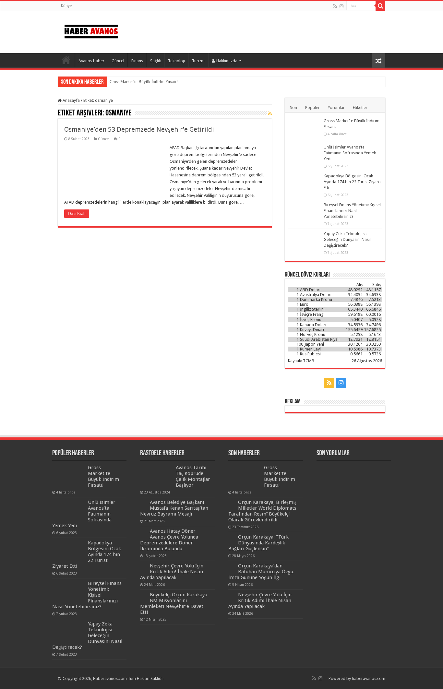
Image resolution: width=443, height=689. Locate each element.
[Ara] (380, 6)
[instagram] (341, 6)
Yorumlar (336, 107)
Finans (137, 60)
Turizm (198, 60)
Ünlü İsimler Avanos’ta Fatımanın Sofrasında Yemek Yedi (350, 153)
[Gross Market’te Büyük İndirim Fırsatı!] (304, 129)
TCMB (308, 360)
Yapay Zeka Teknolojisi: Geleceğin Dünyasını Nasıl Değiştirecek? (347, 239)
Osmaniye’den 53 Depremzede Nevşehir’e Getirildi (139, 129)
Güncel (118, 60)
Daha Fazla (76, 213)
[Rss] (335, 6)
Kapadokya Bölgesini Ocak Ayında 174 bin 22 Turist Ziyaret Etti (353, 181)
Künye (66, 6)
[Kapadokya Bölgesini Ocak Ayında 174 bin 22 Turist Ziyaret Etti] (304, 184)
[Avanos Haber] (91, 30)
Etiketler (360, 107)
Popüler (312, 107)
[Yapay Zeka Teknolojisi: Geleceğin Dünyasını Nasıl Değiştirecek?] (304, 242)
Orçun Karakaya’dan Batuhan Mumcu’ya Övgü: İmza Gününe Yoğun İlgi (261, 571)
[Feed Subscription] (270, 113)
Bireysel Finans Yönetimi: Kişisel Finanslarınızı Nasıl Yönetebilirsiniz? (352, 210)
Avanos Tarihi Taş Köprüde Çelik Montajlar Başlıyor (193, 476)
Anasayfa (66, 60)
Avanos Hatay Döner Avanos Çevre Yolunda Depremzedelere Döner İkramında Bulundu (169, 540)
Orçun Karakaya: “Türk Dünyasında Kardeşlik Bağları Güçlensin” (258, 543)
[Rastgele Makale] (378, 60)
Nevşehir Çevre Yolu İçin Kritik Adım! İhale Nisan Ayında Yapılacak (171, 571)
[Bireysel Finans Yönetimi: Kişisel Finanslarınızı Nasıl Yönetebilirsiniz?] (304, 213)
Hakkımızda (226, 60)
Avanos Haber (91, 60)
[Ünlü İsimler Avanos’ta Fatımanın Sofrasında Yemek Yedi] (304, 155)
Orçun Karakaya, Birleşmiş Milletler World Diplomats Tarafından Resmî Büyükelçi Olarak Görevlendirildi (262, 511)
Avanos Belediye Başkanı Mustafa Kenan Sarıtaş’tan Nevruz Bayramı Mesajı (174, 508)
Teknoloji (176, 60)
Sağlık (155, 60)
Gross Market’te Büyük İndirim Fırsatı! (144, 81)
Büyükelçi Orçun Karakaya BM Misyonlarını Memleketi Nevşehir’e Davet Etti (173, 603)
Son (293, 107)
